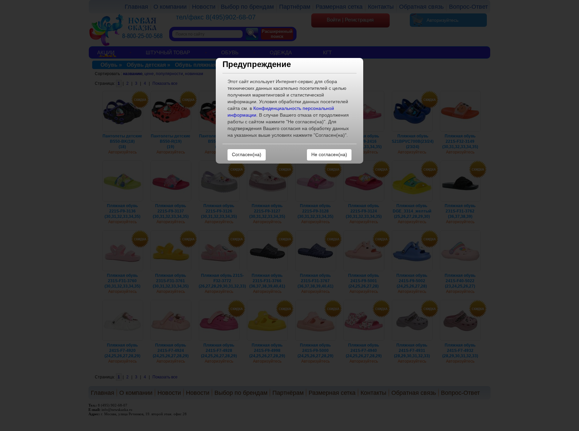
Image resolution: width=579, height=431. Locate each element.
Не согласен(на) (329, 154)
